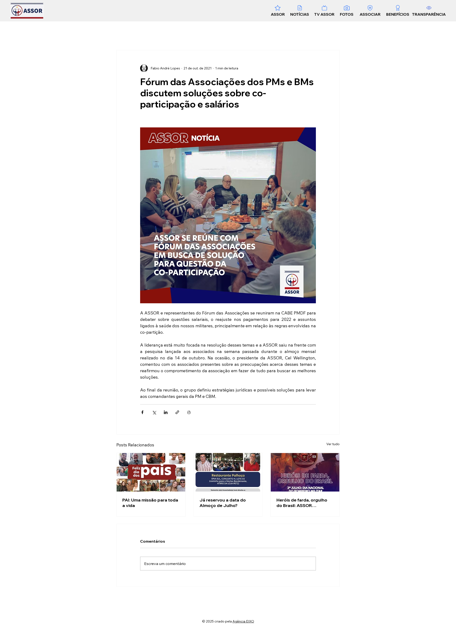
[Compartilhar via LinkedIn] (165, 412)
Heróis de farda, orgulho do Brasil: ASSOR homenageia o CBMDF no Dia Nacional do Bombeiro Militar (303, 502)
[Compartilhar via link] (177, 412)
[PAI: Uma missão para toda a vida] (151, 472)
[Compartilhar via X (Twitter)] (154, 412)
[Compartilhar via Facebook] (142, 412)
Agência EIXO (243, 621)
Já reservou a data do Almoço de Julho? (223, 502)
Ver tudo (333, 444)
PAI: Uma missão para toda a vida (150, 502)
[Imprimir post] (189, 412)
